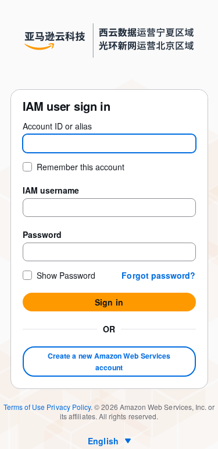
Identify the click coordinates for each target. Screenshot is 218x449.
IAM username (51, 190)
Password (42, 234)
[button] (158, 275)
